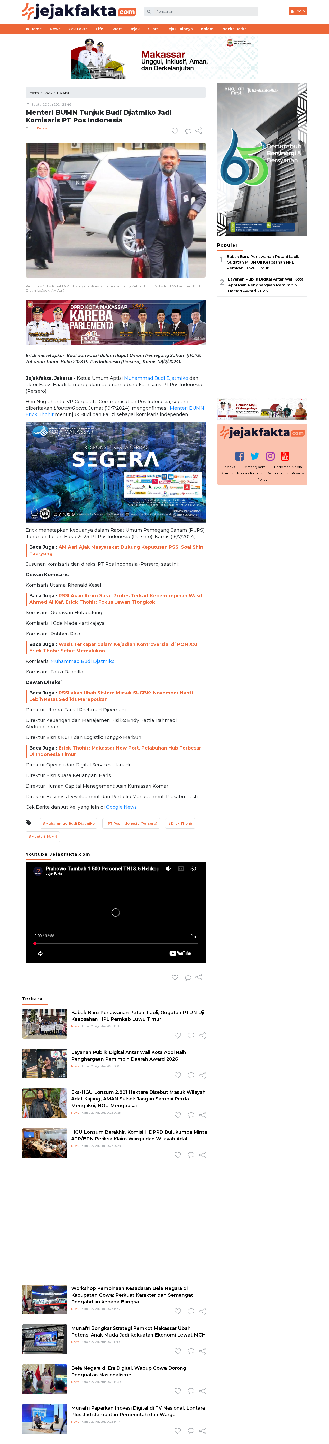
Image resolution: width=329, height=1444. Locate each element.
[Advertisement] (115, 1220)
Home (35, 28)
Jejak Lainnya (180, 28)
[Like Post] (176, 131)
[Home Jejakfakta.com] (79, 10)
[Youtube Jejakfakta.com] (285, 456)
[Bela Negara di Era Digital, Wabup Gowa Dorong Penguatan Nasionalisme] (44, 1378)
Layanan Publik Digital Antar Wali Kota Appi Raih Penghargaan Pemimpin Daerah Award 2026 (266, 285)
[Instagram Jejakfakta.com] (270, 456)
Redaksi (42, 128)
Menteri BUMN (186, 408)
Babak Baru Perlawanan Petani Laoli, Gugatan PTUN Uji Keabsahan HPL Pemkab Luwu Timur (263, 262)
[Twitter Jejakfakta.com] (255, 456)
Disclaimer (275, 473)
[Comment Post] (191, 1036)
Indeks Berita (234, 28)
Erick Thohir (40, 414)
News (75, 1026)
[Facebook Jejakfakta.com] (239, 456)
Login (299, 11)
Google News (121, 807)
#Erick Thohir (180, 823)
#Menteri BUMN (43, 836)
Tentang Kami (254, 467)
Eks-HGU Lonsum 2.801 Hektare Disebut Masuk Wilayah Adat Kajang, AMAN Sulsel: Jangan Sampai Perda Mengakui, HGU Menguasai (138, 1098)
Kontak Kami (248, 473)
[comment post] (188, 131)
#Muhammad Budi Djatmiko (69, 823)
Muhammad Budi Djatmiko (155, 378)
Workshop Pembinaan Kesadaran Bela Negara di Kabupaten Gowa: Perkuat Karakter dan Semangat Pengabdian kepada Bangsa (132, 1295)
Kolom (207, 28)
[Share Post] (198, 131)
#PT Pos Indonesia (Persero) (131, 823)
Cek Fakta (78, 28)
